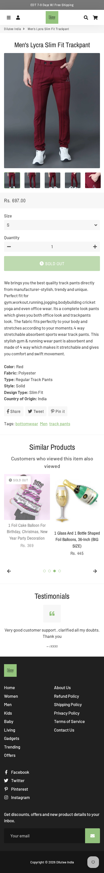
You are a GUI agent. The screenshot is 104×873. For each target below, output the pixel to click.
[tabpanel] (27, 511)
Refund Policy (66, 696)
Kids (8, 712)
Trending (12, 746)
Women (11, 696)
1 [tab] (44, 571)
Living (9, 729)
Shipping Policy (68, 704)
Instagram (20, 797)
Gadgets (11, 738)
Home (9, 687)
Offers (9, 755)
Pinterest (19, 788)
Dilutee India (12, 29)
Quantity (11, 237)
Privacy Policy (67, 712)
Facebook (19, 772)
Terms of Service (69, 721)
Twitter (17, 780)
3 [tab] (54, 571)
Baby (8, 721)
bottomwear (26, 423)
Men (43, 423)
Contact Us (64, 729)
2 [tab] (49, 571)
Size (8, 215)
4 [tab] (59, 571)
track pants (59, 423)
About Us (62, 687)
